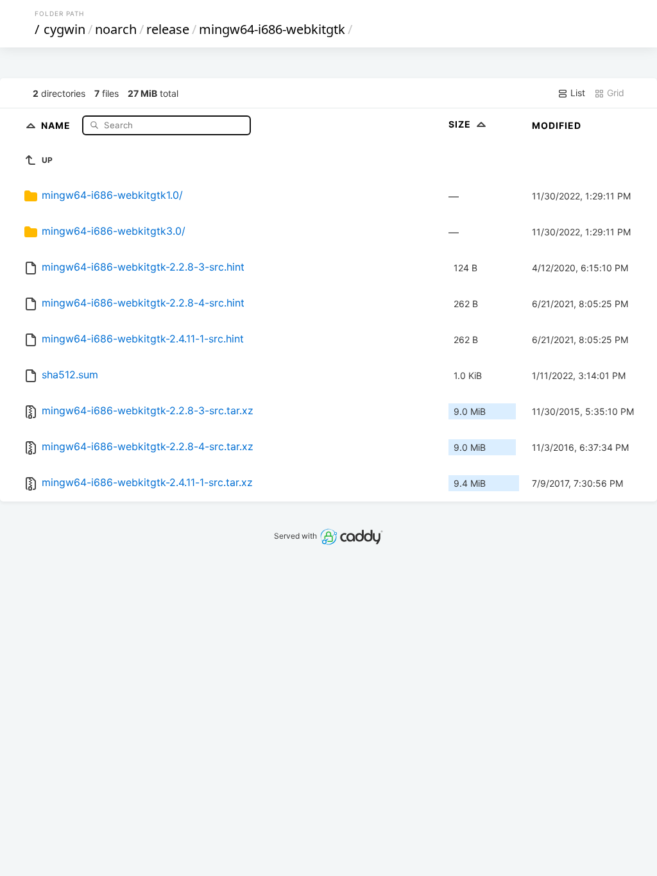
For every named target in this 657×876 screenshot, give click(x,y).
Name (57, 124)
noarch (116, 29)
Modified (556, 125)
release (167, 29)
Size (461, 124)
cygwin (64, 29)
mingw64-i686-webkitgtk (272, 29)
